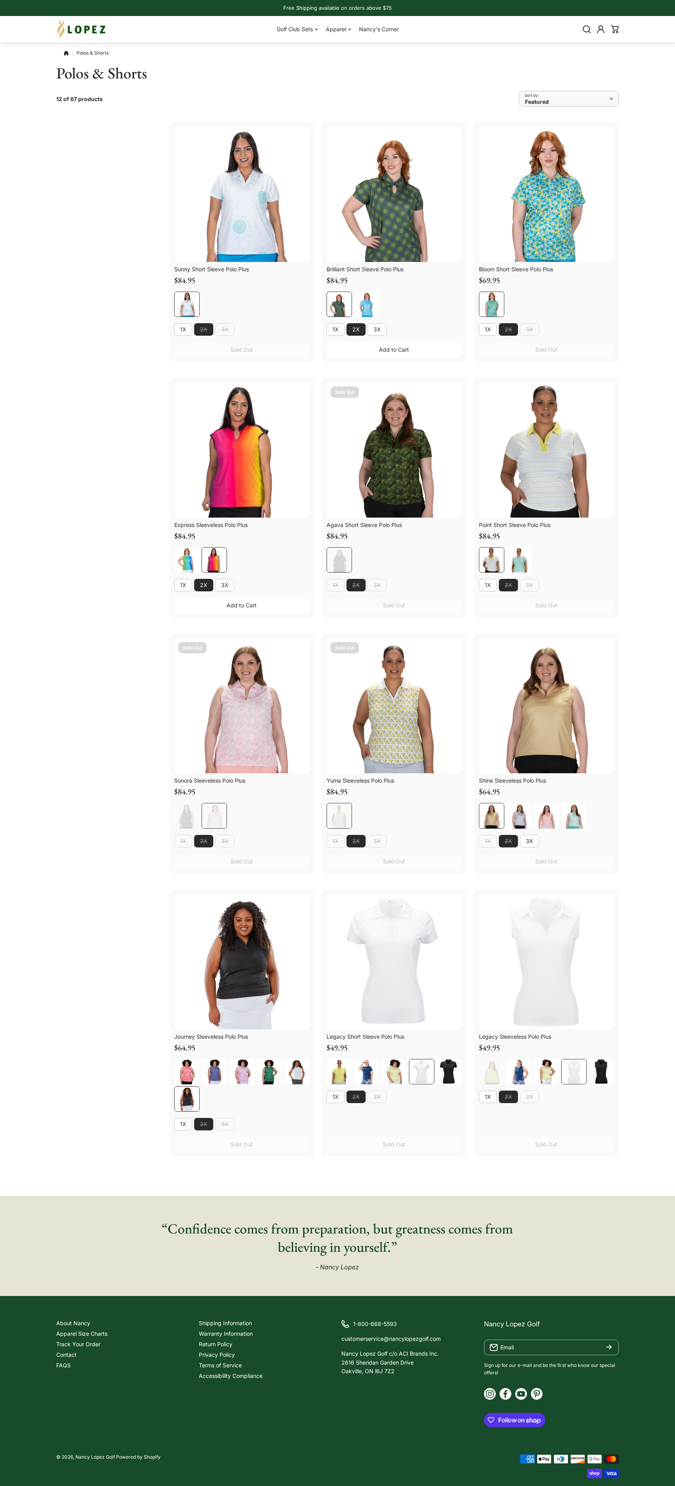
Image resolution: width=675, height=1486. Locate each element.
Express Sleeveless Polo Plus (211, 524)
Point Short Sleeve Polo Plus (514, 524)
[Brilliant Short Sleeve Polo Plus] (394, 194)
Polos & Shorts (93, 53)
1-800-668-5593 (375, 1323)
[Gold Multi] (491, 815)
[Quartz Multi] (214, 815)
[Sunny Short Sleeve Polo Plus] (241, 194)
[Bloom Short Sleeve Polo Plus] (546, 194)
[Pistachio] (394, 1071)
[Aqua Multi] (519, 560)
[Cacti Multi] (491, 560)
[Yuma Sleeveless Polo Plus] (394, 705)
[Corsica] (214, 1071)
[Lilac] (241, 1071)
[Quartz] (546, 815)
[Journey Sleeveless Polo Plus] (241, 961)
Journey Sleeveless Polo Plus (211, 1036)
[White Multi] (187, 304)
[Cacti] (339, 1071)
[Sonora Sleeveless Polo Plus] (241, 705)
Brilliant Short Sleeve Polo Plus (365, 269)
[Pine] (269, 1071)
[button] (615, 29)
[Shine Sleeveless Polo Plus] (546, 705)
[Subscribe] (609, 1347)
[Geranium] (187, 1071)
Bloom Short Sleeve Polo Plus (516, 269)
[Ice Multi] (366, 304)
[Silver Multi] (519, 815)
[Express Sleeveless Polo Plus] (241, 450)
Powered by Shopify (138, 1457)
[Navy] (366, 1071)
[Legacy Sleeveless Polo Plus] (546, 961)
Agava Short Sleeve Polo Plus (364, 524)
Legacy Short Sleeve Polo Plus (365, 1036)
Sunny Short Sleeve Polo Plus (211, 269)
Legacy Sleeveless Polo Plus (515, 1036)
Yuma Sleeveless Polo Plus (360, 780)
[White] (296, 1071)
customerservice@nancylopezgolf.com (391, 1338)
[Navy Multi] (339, 304)
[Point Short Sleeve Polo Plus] (546, 450)
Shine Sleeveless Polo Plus (512, 780)
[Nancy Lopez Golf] (81, 29)
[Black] (187, 1099)
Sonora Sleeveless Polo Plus (209, 780)
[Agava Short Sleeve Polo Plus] (394, 450)
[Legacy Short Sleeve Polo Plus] (394, 961)
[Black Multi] (214, 560)
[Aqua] (574, 815)
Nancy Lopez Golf (95, 1457)
